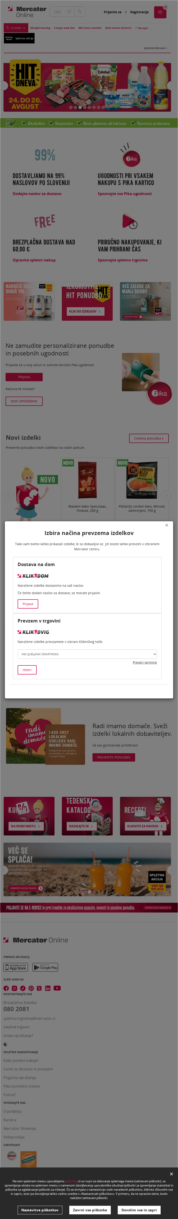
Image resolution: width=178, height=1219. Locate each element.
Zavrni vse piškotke (90, 1210)
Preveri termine (145, 662)
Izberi (27, 670)
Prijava (28, 604)
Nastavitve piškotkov (40, 1210)
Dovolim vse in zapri (139, 1210)
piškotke (71, 1181)
